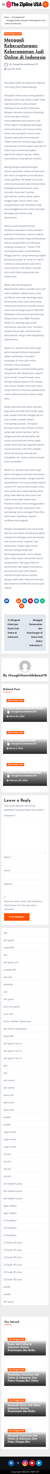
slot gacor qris (11, 962)
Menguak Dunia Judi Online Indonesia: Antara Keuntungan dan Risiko (25, 772)
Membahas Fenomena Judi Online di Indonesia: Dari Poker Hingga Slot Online (22, 740)
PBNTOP (34, 1472)
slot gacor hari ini (12, 1043)
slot (5, 933)
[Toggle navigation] (3, 4)
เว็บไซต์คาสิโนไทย (12, 1242)
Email (7, 870)
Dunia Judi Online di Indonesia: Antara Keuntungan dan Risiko (21, 1347)
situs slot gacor (11, 1006)
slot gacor (8, 940)
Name (8, 857)
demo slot (8, 1095)
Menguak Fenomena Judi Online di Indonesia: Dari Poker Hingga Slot (22, 1438)
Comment (10, 815)
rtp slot (7, 1154)
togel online (9, 1132)
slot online (9, 1080)
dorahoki (8, 984)
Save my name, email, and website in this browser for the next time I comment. (23, 905)
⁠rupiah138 (8, 947)
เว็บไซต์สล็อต (10, 1220)
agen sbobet (10, 1206)
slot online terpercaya (15, 1028)
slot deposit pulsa (12, 1183)
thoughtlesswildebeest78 (25, 64)
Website (8, 884)
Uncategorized (13, 34)
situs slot (8, 1014)
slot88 (6, 1117)
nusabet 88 (9, 969)
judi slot (7, 977)
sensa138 (8, 1036)
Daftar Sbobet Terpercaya (17, 1021)
